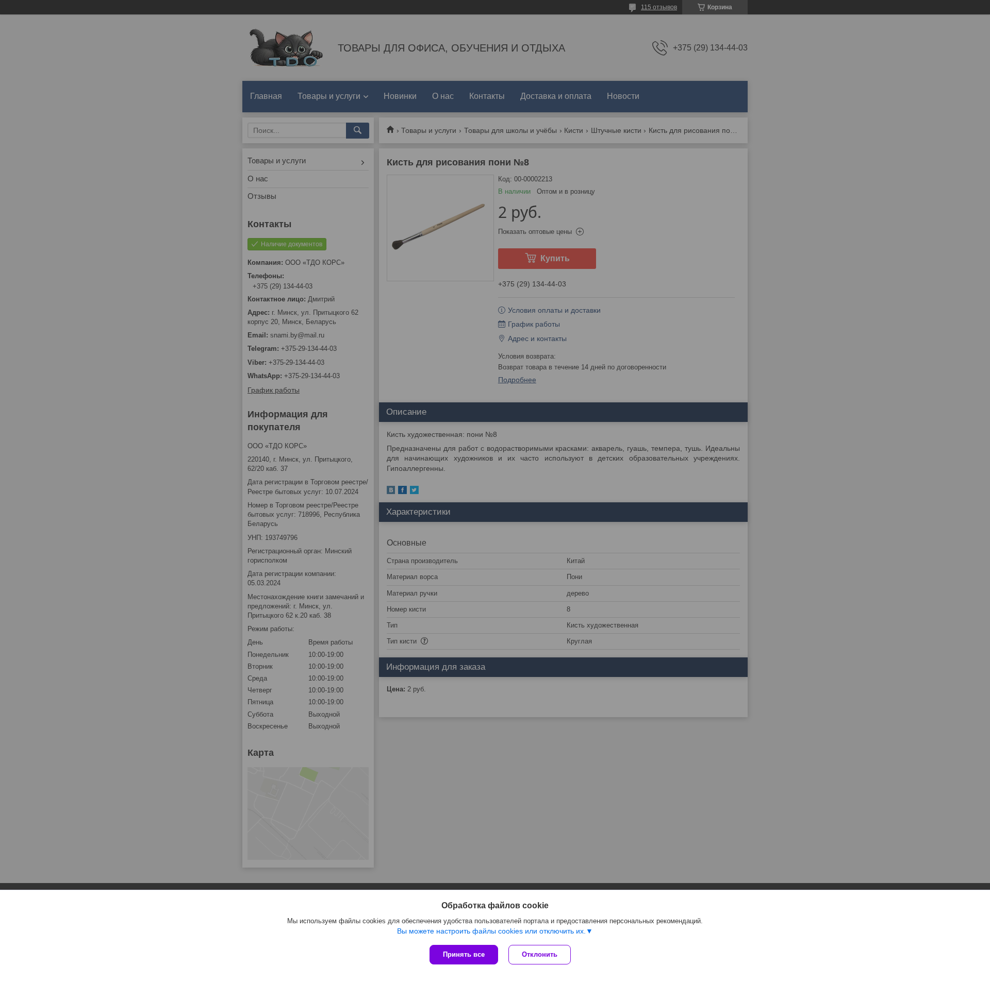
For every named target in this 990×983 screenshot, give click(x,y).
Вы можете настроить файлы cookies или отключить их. (491, 931)
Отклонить (539, 954)
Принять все (464, 954)
